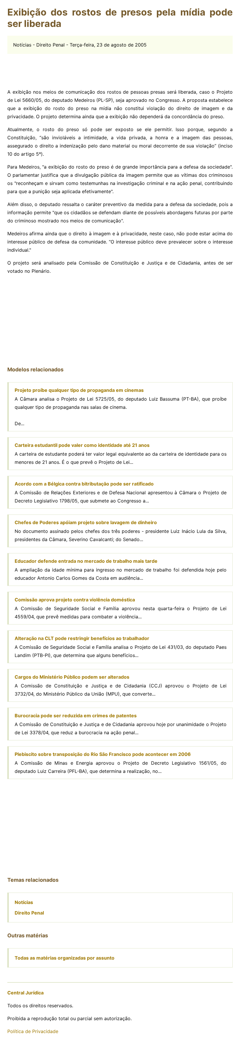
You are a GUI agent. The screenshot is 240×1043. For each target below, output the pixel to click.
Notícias (24, 902)
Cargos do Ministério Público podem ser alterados (72, 677)
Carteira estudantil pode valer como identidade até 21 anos (82, 445)
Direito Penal (29, 913)
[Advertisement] (120, 67)
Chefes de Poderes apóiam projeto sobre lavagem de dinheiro (86, 522)
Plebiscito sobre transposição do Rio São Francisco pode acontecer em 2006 (103, 754)
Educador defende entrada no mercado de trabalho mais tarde (86, 561)
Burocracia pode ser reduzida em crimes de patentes (76, 715)
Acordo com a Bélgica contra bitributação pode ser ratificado (84, 484)
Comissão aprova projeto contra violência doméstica (75, 600)
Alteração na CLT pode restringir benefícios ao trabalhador (82, 638)
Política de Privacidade (32, 1031)
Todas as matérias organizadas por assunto (64, 958)
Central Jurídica (25, 993)
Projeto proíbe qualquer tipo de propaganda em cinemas (79, 390)
